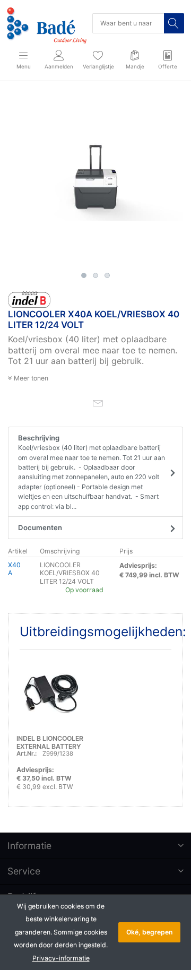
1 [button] (83, 275)
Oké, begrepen (149, 932)
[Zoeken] (174, 23)
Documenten (40, 527)
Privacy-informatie (61, 958)
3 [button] (107, 275)
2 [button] (95, 275)
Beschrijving (91, 472)
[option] (95, 179)
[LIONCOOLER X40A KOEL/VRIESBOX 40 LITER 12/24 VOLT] (95, 179)
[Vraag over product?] (98, 402)
